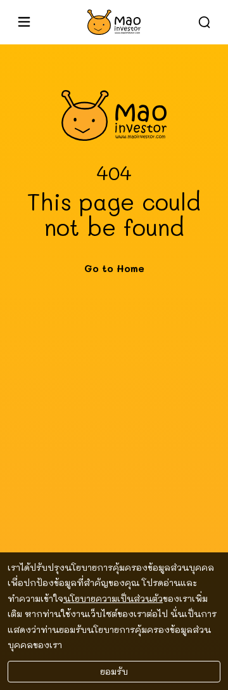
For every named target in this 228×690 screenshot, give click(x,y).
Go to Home (114, 268)
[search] (204, 22)
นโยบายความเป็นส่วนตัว (113, 598)
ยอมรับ (114, 671)
